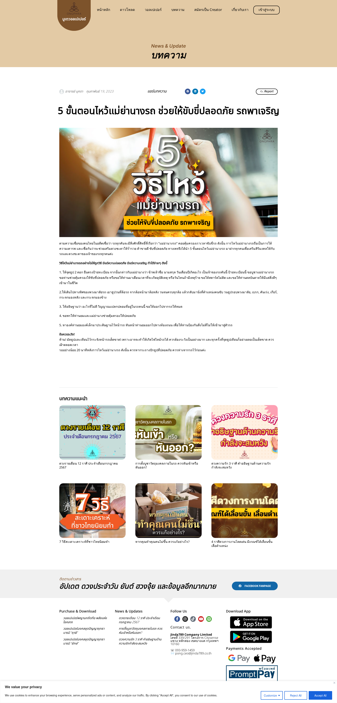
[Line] (209, 619)
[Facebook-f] (177, 619)
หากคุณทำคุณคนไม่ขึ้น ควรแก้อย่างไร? (162, 541)
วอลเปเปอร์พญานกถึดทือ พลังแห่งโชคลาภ (85, 620)
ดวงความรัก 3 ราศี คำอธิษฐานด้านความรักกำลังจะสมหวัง (241, 465)
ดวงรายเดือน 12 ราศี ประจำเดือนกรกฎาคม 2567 (88, 465)
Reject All (296, 695)
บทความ (177, 9)
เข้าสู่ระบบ (266, 9)
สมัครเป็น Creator (208, 9)
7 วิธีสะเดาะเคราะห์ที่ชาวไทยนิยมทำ (84, 541)
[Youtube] (201, 619)
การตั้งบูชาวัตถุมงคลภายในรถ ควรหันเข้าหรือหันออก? (166, 465)
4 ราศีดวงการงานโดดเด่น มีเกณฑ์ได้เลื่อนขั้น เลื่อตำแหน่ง (241, 543)
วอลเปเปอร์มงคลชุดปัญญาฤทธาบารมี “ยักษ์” (83, 641)
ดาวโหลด (127, 9)
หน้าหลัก (103, 9)
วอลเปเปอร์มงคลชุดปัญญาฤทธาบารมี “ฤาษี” (83, 630)
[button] (188, 91)
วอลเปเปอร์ (153, 9)
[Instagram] (185, 619)
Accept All (320, 695)
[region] (168, 692)
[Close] (334, 683)
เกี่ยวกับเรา (240, 9)
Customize (270, 695)
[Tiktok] (193, 619)
